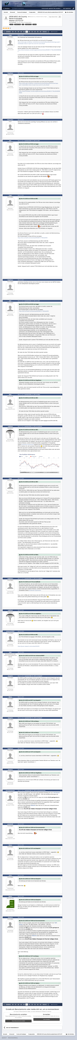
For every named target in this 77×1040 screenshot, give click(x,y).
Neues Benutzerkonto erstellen (18, 1021)
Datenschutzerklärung (12, 1037)
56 (40, 31)
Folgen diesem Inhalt (53, 16)
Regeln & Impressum (19, 8)
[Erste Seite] (4, 32)
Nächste (44, 31)
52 (29, 31)
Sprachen (4, 1037)
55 (37, 31)
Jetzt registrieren (67, 8)
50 (24, 31)
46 (12, 31)
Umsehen (7, 8)
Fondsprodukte (27, 22)
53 (32, 31)
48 (18, 31)
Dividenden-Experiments (28, 444)
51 (26, 31)
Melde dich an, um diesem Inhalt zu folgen (38, 16)
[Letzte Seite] (48, 32)
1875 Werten (56, 792)
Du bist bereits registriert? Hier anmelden (51, 8)
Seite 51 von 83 (54, 31)
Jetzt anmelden (46, 1019)
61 (59, 16)
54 (34, 31)
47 (15, 31)
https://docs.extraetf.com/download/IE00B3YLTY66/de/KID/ (32, 237)
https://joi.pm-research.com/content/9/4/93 (28, 646)
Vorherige (8, 31)
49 (21, 31)
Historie (33, 805)
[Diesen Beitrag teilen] (60, 35)
